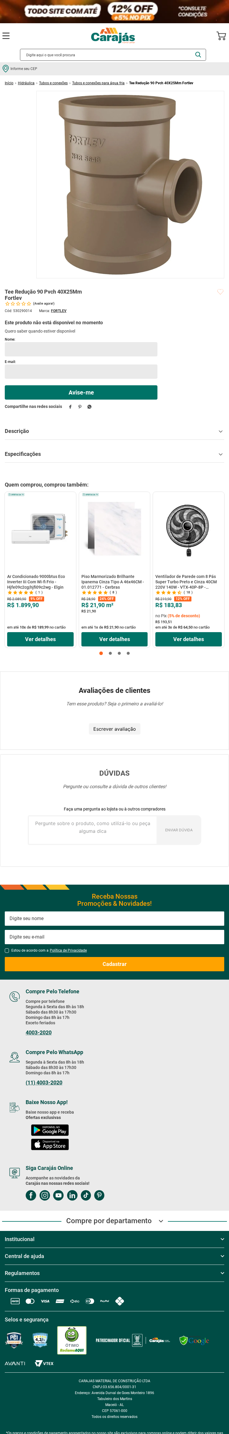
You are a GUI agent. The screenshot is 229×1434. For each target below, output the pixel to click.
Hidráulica (26, 83)
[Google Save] (194, 1340)
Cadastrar (115, 964)
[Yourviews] (40, 1340)
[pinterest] (80, 406)
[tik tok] (86, 1196)
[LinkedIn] (72, 1196)
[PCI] (14, 1340)
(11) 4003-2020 (44, 1083)
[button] (101, 653)
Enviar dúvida (179, 830)
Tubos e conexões (53, 83)
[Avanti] (15, 1364)
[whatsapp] (89, 406)
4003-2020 (39, 1033)
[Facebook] (31, 1196)
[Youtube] (58, 1196)
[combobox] (113, 55)
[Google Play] (50, 1130)
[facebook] (70, 406)
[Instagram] (44, 1196)
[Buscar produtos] (198, 54)
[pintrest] (99, 1196)
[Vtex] (44, 1363)
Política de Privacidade (68, 950)
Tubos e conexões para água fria (98, 83)
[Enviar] (81, 392)
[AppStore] (50, 1145)
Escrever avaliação (114, 729)
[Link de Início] (9, 83)
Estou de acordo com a (49, 950)
